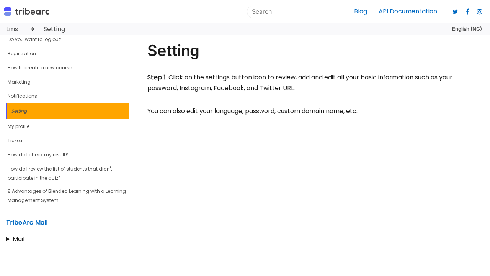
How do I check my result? (38, 154)
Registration (22, 53)
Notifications (22, 96)
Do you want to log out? (35, 39)
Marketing (19, 82)
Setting (19, 111)
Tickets (16, 140)
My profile (18, 126)
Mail (18, 239)
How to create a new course (40, 67)
